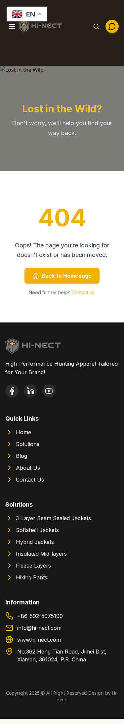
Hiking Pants (31, 577)
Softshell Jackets (37, 530)
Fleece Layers (33, 565)
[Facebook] (12, 391)
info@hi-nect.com (39, 628)
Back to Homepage (67, 275)
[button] (12, 26)
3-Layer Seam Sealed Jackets (53, 518)
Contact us (83, 292)
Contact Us (30, 479)
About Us (28, 467)
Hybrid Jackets (35, 542)
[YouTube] (49, 391)
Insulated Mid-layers (41, 553)
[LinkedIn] (30, 391)
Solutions (27, 444)
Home (23, 432)
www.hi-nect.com (39, 639)
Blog (21, 456)
